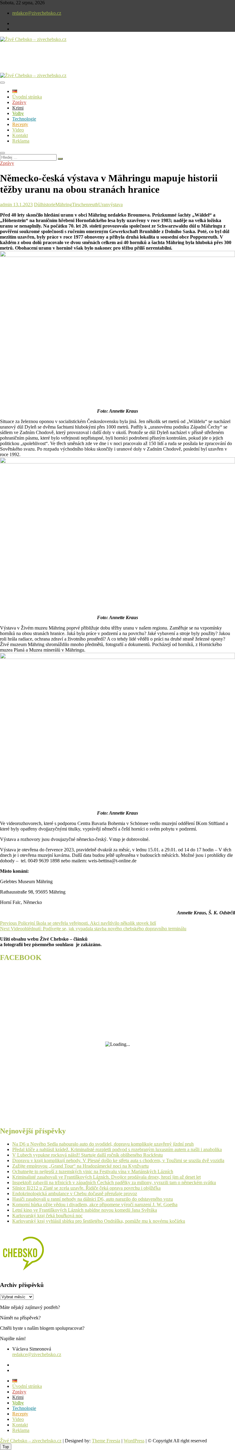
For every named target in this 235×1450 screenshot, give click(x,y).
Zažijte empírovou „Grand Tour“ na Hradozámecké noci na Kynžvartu (80, 1166)
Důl (37, 204)
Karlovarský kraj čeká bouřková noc (47, 1215)
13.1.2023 (22, 204)
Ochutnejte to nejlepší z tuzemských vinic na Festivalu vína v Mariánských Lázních (92, 1171)
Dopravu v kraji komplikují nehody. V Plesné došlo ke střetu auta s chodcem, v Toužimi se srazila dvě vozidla (118, 1160)
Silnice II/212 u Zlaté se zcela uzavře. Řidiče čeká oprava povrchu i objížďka (86, 1188)
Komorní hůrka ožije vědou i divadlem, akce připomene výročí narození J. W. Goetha (94, 1204)
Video (18, 129)
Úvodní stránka (27, 96)
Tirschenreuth (85, 204)
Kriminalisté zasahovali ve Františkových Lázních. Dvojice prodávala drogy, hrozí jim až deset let (106, 1177)
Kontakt (20, 135)
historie (48, 204)
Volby (18, 113)
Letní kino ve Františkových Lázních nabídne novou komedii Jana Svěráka (84, 1210)
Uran (103, 204)
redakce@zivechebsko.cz (36, 13)
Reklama (20, 140)
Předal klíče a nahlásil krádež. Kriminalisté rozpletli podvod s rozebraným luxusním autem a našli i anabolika (117, 1149)
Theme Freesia (106, 1440)
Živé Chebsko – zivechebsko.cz (31, 1440)
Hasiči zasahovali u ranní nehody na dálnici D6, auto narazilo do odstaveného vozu (92, 1199)
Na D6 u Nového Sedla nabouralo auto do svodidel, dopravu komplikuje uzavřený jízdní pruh (103, 1144)
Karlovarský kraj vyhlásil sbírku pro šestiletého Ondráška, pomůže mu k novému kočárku (98, 1221)
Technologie (24, 118)
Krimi (18, 107)
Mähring (63, 204)
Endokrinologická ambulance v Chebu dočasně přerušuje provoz (74, 1193)
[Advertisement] (71, 62)
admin (6, 204)
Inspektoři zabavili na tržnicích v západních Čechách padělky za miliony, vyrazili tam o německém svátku (114, 1182)
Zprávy (19, 102)
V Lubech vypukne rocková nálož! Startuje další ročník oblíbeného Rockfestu (87, 1155)
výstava (115, 204)
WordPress (134, 1440)
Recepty (20, 124)
